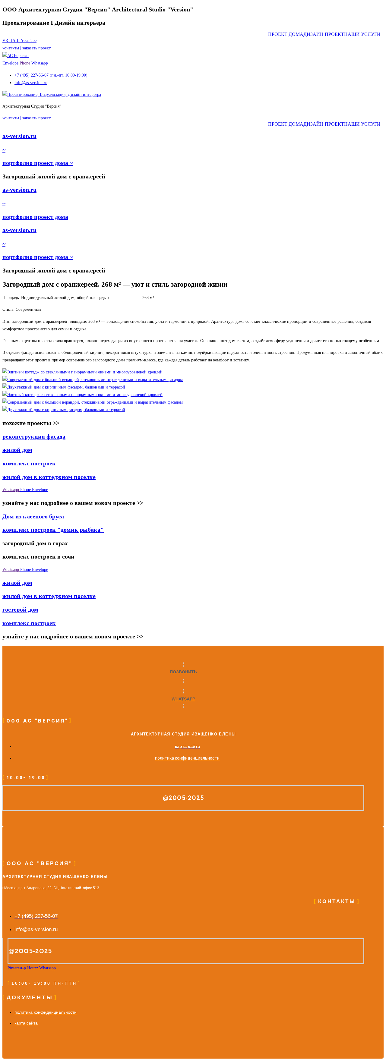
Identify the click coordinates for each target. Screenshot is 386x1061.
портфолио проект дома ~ (37, 162)
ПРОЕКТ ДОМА (285, 34)
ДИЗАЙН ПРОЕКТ (323, 34)
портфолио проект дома (35, 216)
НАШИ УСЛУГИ (362, 34)
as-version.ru (19, 136)
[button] (364, 34)
